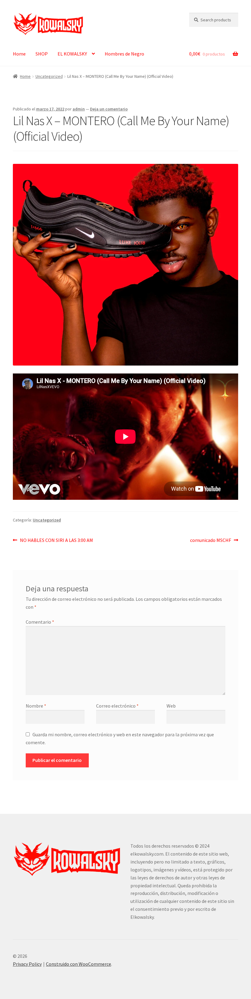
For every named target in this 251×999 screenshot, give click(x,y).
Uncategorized (49, 76)
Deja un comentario (109, 109)
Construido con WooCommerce (78, 964)
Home (19, 54)
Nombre (36, 706)
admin (79, 109)
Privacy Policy (27, 964)
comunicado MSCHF (210, 540)
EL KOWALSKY (72, 54)
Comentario (40, 622)
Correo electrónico (117, 706)
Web (171, 706)
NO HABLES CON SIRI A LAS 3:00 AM (56, 540)
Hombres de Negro (124, 54)
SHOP (42, 54)
